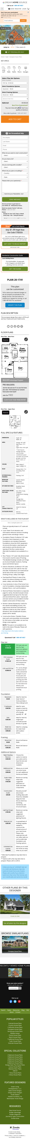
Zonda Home (15, 1118)
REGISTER (18, 9)
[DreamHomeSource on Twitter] (15, 1001)
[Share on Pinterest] (21, 326)
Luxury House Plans (15, 1067)
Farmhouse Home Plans (15, 1031)
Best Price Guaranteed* (20, 105)
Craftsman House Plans (15, 1027)
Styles (9, 1010)
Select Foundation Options (11, 86)
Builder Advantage (15, 1112)
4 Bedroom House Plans (15, 1059)
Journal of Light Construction (15, 1116)
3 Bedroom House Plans (15, 1057)
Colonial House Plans (15, 1023)
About (12, 1012)
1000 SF (15, 1071)
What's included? (6, 80)
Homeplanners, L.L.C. (15, 1089)
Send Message (15, 199)
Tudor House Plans (15, 1041)
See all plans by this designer (15, 923)
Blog (23, 1010)
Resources (16, 1010)
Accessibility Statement (15, 1137)
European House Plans (16, 57)
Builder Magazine (15, 1114)
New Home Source (15, 1110)
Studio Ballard (15, 1095)
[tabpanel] (15, 35)
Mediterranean (15, 1033)
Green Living (15, 1087)
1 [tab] (12, 46)
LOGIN (24, 9)
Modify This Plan (15, 305)
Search (3, 1010)
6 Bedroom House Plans (15, 1063)
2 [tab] (15, 46)
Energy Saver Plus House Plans (15, 1065)
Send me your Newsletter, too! (13, 194)
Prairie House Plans (15, 1035)
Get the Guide (15, 269)
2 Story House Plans (15, 1075)
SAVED (12, 9)
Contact (18, 1012)
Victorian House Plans (15, 1043)
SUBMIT (23, 20)
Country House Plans (15, 1025)
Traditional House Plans (15, 1039)
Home (2, 57)
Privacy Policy (7, 17)
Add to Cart (15, 119)
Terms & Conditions (22, 15)
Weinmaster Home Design (15, 1098)
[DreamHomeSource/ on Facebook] (11, 1001)
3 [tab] (17, 46)
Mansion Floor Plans (15, 1069)
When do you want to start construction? (15, 153)
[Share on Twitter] (18, 326)
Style (7, 57)
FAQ (27, 1010)
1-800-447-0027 (15, 5)
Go (20, 988)
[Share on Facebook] (15, 326)
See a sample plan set (15, 523)
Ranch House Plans (15, 1037)
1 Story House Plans (15, 1073)
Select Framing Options (10, 92)
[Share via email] (8, 326)
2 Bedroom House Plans (15, 1055)
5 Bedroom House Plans (15, 1061)
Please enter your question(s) (12, 181)
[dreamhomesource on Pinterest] (19, 1001)
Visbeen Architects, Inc (15, 1096)
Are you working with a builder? (12, 165)
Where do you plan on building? (12, 171)
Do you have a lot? (8, 159)
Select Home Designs (15, 1091)
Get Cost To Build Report (15, 244)
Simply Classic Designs (15, 1093)
